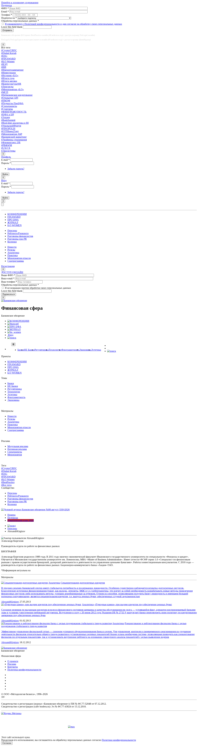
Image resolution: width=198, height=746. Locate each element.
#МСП (4, 92)
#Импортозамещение (12, 70)
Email (5, 11)
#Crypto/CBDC (9, 50)
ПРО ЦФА (13, 219)
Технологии (55, 349)
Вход (3, 180)
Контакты (12, 667)
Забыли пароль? (15, 168)
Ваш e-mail (7, 278)
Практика (12, 255)
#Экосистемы (8, 151)
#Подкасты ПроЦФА (12, 103)
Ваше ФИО (8, 275)
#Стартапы (7, 109)
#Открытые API (9, 97)
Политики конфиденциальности (119, 740)
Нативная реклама (17, 449)
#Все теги (6, 485)
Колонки (12, 241)
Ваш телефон (9, 281)
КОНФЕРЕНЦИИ (17, 214)
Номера (11, 515)
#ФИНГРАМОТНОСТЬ (13, 111)
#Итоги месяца (9, 81)
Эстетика (96, 349)
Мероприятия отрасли (19, 258)
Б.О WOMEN (14, 225)
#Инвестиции (8, 72)
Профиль (6, 157)
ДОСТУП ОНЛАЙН (12, 272)
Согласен (6, 743)
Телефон (6, 14)
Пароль (6, 163)
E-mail (5, 160)
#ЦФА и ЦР (7, 114)
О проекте (12, 661)
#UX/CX (5, 148)
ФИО (5, 8)
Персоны (12, 230)
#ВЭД (4, 64)
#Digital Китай (8, 53)
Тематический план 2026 (20, 520)
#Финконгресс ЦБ (10, 142)
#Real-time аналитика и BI (15, 123)
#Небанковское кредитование (16, 95)
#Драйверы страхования (14, 139)
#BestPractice (8, 482)
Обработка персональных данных (20, 21)
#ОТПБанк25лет (10, 131)
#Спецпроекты (9, 106)
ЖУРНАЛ (12, 222)
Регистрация (8, 266)
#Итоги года (7, 78)
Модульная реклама (17, 446)
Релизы (11, 249)
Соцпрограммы (15, 261)
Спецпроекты (14, 452)
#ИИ (3, 67)
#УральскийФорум (11, 125)
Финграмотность (70, 349)
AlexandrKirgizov (10, 601)
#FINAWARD (8, 58)
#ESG (4, 56)
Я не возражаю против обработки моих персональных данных (38, 288)
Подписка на (9, 18)
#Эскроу (5, 117)
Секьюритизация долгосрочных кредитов (83, 582)
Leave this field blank (12, 27)
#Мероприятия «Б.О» (12, 89)
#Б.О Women (8, 61)
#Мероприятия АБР (11, 134)
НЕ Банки (29, 349)
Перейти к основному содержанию (19, 2)
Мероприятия (14, 454)
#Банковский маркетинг (14, 137)
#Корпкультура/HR (11, 84)
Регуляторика (41, 349)
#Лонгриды (7, 86)
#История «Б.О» (9, 75)
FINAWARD (14, 217)
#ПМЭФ (5, 100)
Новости (12, 247)
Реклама (11, 664)
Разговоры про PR (17, 239)
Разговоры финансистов (20, 236)
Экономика (85, 349)
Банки (20, 349)
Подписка (6, 5)
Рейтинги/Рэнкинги (18, 233)
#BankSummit (8, 120)
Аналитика (13, 252)
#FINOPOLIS (8, 128)
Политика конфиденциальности (24, 669)
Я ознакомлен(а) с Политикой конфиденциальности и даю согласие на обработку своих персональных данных (63, 24)
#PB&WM (6, 145)
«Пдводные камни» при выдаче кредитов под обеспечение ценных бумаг (133, 604)
